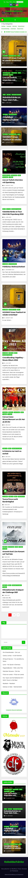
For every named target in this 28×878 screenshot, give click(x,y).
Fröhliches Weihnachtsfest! (10, 118)
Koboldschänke (14, 11)
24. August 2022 (8, 82)
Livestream (13, 28)
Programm (5, 74)
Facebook (9, 26)
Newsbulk (24, 868)
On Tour (8, 94)
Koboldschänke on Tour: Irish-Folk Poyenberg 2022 (11, 100)
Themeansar (15, 870)
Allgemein (5, 53)
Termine (11, 74)
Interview (15, 26)
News (16, 53)
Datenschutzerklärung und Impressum (14, 874)
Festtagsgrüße (12, 114)
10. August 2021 (8, 142)
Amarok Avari (21, 26)
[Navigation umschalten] (15, 20)
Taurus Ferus (20, 28)
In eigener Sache (6, 72)
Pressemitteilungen (7, 55)
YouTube (3, 26)
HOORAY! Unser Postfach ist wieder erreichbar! (12, 140)
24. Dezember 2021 (9, 122)
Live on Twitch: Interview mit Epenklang (10, 80)
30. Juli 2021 (7, 63)
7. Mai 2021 (7, 504)
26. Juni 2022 (7, 102)
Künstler (11, 53)
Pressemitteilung (5, 28)
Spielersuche (21, 496)
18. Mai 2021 (7, 424)
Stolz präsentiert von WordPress (9, 868)
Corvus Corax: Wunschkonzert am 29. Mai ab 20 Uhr (13, 419)
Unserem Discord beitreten (14, 710)
